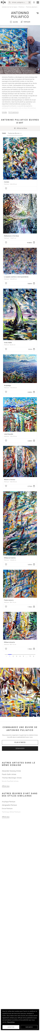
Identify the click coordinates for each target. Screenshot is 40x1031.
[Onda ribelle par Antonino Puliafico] (20, 314)
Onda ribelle (8, 342)
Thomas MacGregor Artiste (12, 778)
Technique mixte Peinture (11, 812)
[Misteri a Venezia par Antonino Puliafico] (20, 461)
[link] (29, 2)
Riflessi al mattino (10, 558)
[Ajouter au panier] (34, 243)
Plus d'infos (20, 742)
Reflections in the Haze (11, 236)
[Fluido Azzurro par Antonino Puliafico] (20, 584)
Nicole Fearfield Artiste (10, 781)
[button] (38, 2)
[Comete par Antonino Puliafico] (20, 158)
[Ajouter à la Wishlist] (6, 189)
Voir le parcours (13, 112)
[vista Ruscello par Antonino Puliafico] (20, 414)
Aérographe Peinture (9, 805)
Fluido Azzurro (8, 600)
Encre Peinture (7, 808)
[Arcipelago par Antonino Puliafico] (20, 368)
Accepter (11, 1027)
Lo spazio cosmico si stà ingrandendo (16, 277)
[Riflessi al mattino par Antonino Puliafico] (20, 523)
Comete (6, 182)
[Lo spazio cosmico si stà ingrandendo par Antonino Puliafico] (20, 261)
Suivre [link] (14, 22)
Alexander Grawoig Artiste (11, 771)
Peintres (21, 7)
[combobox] (14, 133)
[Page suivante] (33, 656)
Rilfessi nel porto (9, 642)
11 (30, 656)
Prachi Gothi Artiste (9, 774)
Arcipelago (7, 385)
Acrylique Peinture (8, 802)
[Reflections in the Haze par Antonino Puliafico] (20, 213)
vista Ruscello (8, 434)
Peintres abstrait (31, 7)
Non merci (29, 1027)
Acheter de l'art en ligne (9, 7)
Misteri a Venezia (9, 479)
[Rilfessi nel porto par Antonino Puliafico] (20, 626)
